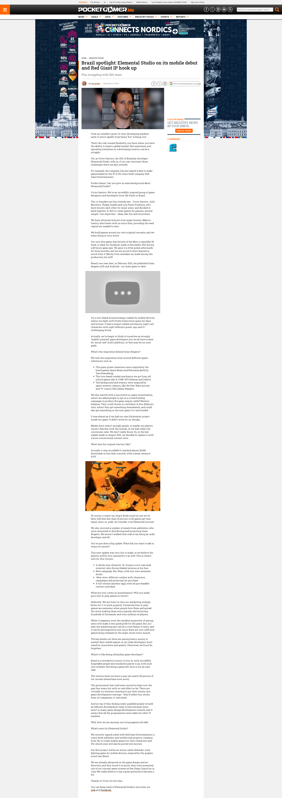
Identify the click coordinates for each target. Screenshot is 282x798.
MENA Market (141, 2)
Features (123, 17)
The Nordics (95, 2)
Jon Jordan (95, 83)
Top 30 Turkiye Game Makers (120, 2)
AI (104, 2)
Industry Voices (144, 17)
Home (84, 58)
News (81, 17)
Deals (94, 17)
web (93, 790)
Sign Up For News (197, 2)
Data (108, 17)
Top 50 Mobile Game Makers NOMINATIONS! (169, 2)
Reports (181, 17)
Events (165, 17)
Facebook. (106, 790)
